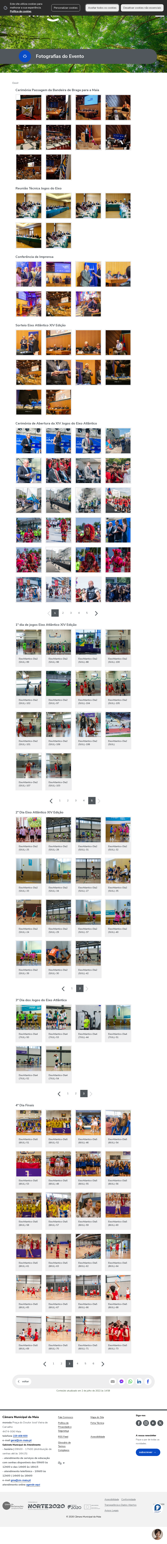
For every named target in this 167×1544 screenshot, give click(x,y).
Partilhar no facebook (148, 1381)
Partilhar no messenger (121, 1381)
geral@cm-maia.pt (21, 1440)
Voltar (25, 1381)
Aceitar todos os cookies (102, 8)
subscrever (145, 1452)
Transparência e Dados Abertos (121, 1505)
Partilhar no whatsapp (130, 1381)
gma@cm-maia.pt (21, 1480)
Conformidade (128, 1499)
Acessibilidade (112, 1499)
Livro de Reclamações (12, 1506)
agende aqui (33, 1484)
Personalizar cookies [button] (66, 8)
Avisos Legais (112, 1510)
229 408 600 (20, 1436)
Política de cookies (20, 11)
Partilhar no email (112, 1381)
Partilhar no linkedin (139, 1381)
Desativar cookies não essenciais (142, 8)
